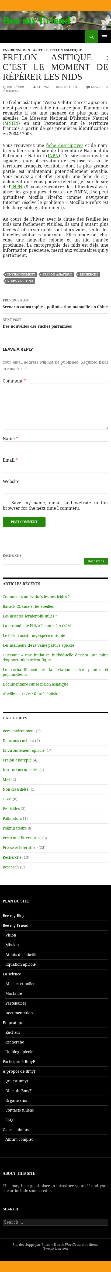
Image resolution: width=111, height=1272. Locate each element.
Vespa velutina (20, 281)
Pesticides (11, 808)
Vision (10, 935)
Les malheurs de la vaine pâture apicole (38, 645)
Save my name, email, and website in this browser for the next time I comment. (55, 505)
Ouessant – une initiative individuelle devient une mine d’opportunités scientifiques (55, 657)
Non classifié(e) (16, 789)
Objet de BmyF (18, 1090)
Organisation (17, 1100)
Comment (14, 381)
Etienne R (48, 1244)
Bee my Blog (14, 915)
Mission (12, 944)
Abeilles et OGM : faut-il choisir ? (32, 693)
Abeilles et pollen (20, 983)
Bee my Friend (36, 20)
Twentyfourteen (55, 1248)
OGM (7, 798)
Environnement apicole (25, 50)
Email (10, 460)
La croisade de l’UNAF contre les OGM (37, 625)
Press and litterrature (22, 837)
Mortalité (13, 993)
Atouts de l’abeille (21, 954)
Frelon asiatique (66, 50)
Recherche (89, 274)
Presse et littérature (20, 847)
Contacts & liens (19, 1110)
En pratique (13, 1022)
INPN (53, 156)
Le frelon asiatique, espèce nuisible (34, 635)
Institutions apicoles (20, 769)
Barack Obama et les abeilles (28, 606)
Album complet (19, 1139)
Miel (6, 779)
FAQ (9, 1119)
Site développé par (27, 1244)
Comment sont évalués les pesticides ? (36, 596)
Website (11, 481)
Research (11, 867)
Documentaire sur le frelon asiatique (35, 684)
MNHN (11, 123)
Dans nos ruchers (18, 740)
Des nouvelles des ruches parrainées (37, 323)
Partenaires (15, 1003)
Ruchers (12, 1032)
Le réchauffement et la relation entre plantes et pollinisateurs (55, 672)
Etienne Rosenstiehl (57, 87)
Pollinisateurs (15, 828)
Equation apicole (20, 964)
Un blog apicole (19, 1051)
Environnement (21, 274)
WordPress (73, 1244)
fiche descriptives (64, 145)
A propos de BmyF (19, 1071)
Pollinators (12, 818)
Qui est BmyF (17, 1080)
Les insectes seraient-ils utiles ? (30, 616)
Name (10, 438)
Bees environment (19, 730)
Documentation (19, 1012)
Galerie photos (16, 1129)
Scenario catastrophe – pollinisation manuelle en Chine (55, 303)
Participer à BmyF (19, 1061)
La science (12, 973)
